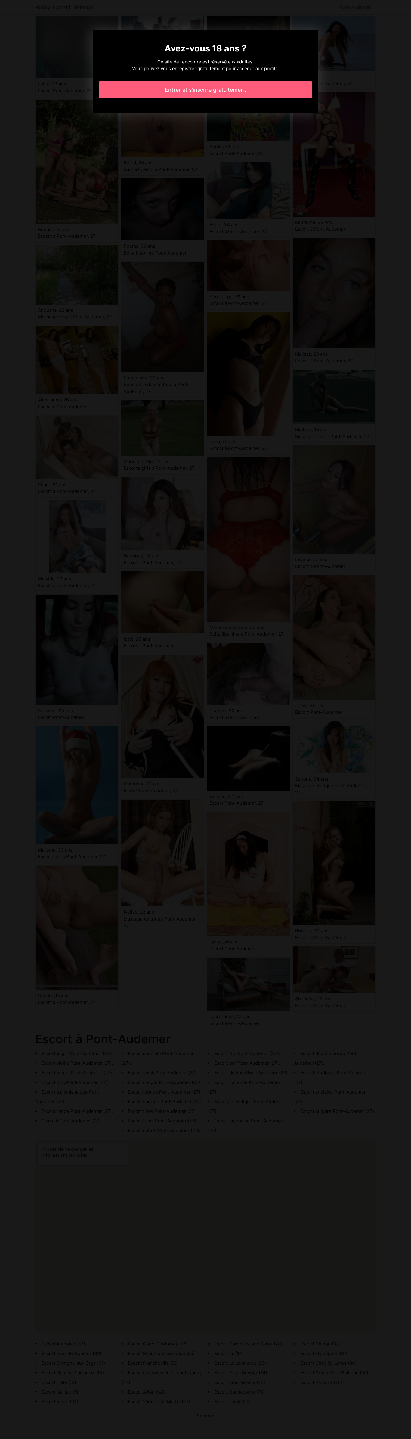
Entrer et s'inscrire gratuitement (205, 90)
